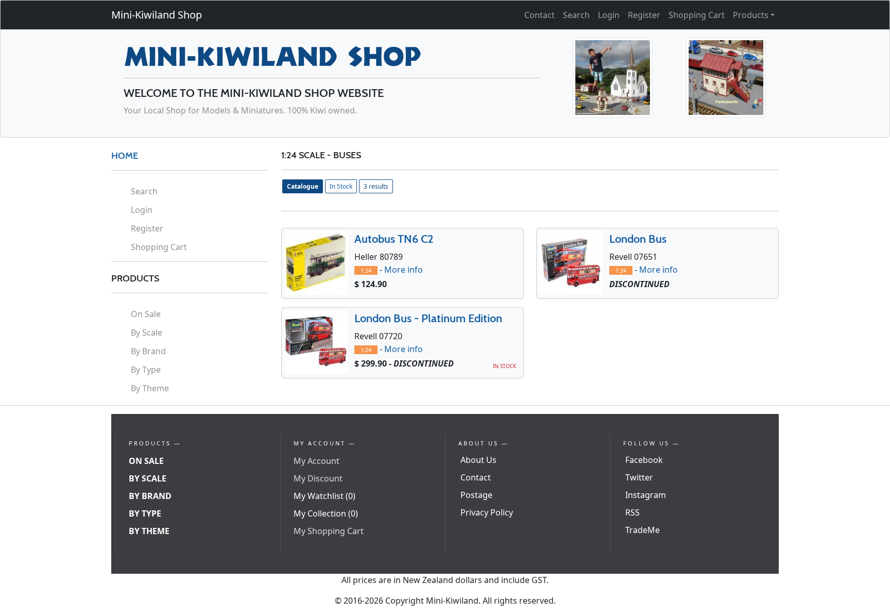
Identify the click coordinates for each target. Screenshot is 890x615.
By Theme (150, 388)
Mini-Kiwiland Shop (156, 15)
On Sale (146, 314)
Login (609, 15)
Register (644, 15)
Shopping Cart (697, 15)
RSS (632, 512)
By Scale (146, 332)
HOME (124, 155)
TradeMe (642, 530)
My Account (316, 461)
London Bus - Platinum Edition (428, 318)
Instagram (645, 495)
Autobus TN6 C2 (394, 239)
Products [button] (750, 15)
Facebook (644, 460)
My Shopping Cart (329, 531)
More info (403, 269)
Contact (539, 15)
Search (576, 15)
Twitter (639, 477)
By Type (146, 369)
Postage (476, 495)
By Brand (148, 351)
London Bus (637, 239)
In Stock (341, 186)
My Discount (318, 478)
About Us (478, 460)
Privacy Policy (486, 512)
